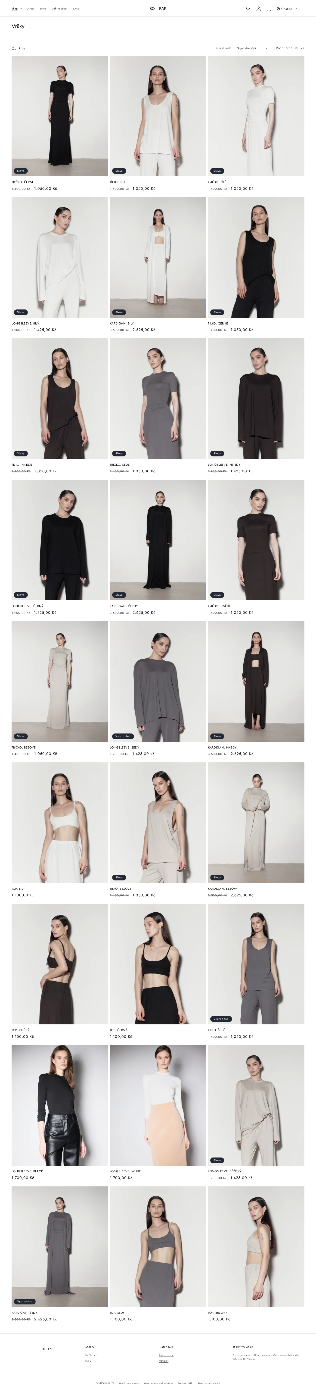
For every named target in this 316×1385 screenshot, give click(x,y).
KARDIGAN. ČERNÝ (124, 606)
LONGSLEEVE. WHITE (125, 1171)
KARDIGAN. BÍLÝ (122, 324)
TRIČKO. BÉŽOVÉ (24, 748)
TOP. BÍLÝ (18, 889)
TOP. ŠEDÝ (117, 1313)
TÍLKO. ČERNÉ (218, 324)
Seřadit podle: (224, 48)
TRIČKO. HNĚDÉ (219, 606)
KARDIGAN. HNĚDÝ (222, 748)
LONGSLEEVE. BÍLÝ (25, 324)
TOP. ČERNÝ (118, 1030)
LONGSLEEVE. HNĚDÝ (224, 465)
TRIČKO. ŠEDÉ (120, 465)
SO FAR (111, 1383)
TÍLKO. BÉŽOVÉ (121, 889)
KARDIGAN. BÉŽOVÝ (223, 889)
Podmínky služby (186, 1383)
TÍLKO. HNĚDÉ (22, 465)
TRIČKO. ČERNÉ (23, 182)
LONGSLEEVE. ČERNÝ (27, 606)
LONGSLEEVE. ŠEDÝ (124, 748)
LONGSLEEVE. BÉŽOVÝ (225, 1171)
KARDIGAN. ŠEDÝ (24, 1313)
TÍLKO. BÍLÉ (118, 182)
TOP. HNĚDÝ (20, 1030)
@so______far (166, 1355)
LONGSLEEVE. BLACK (27, 1171)
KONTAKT (163, 1360)
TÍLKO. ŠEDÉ (217, 1030)
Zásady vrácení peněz (129, 1383)
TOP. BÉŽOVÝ (217, 1313)
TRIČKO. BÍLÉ (217, 182)
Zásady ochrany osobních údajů (158, 1383)
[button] (16, 8)
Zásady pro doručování (209, 1383)
